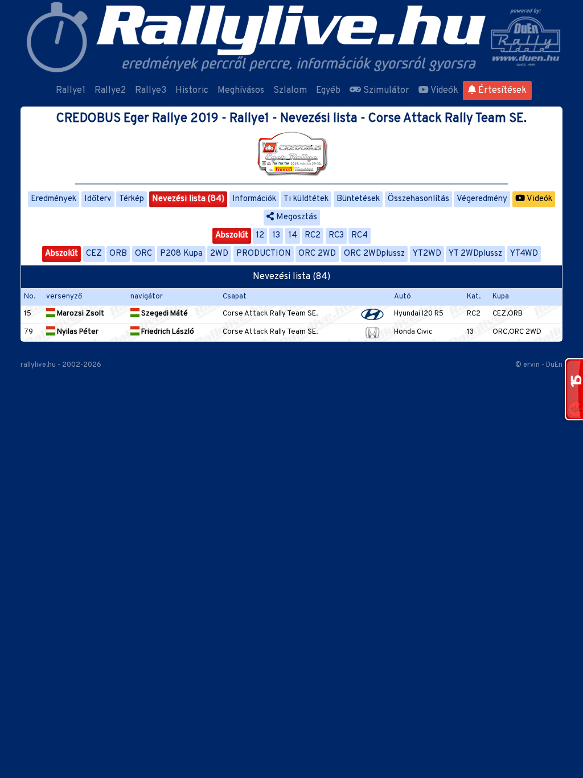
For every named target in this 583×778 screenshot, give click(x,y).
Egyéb (328, 90)
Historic (191, 90)
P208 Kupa (181, 253)
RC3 (336, 235)
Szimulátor (385, 90)
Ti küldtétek (306, 199)
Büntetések (358, 199)
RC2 (313, 235)
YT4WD (524, 253)
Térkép (131, 199)
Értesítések (501, 90)
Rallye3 (150, 90)
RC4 (359, 235)
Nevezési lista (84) (188, 199)
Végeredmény (482, 199)
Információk (254, 199)
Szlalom (290, 90)
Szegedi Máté (163, 313)
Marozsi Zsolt (79, 313)
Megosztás (295, 217)
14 (292, 235)
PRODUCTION (263, 253)
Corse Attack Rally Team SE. (270, 313)
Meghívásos (240, 90)
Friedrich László (166, 332)
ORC (143, 253)
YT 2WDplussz (475, 253)
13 (276, 235)
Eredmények (53, 199)
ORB (118, 253)
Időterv (98, 199)
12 (260, 235)
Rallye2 (110, 90)
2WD (219, 253)
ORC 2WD (317, 253)
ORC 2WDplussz (374, 253)
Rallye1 (70, 90)
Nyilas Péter (76, 332)
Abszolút (231, 235)
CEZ (94, 253)
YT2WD (427, 253)
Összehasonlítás (418, 199)
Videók (443, 90)
